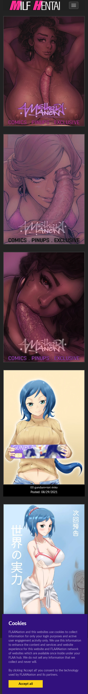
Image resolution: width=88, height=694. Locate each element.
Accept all (26, 683)
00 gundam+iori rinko (44, 487)
